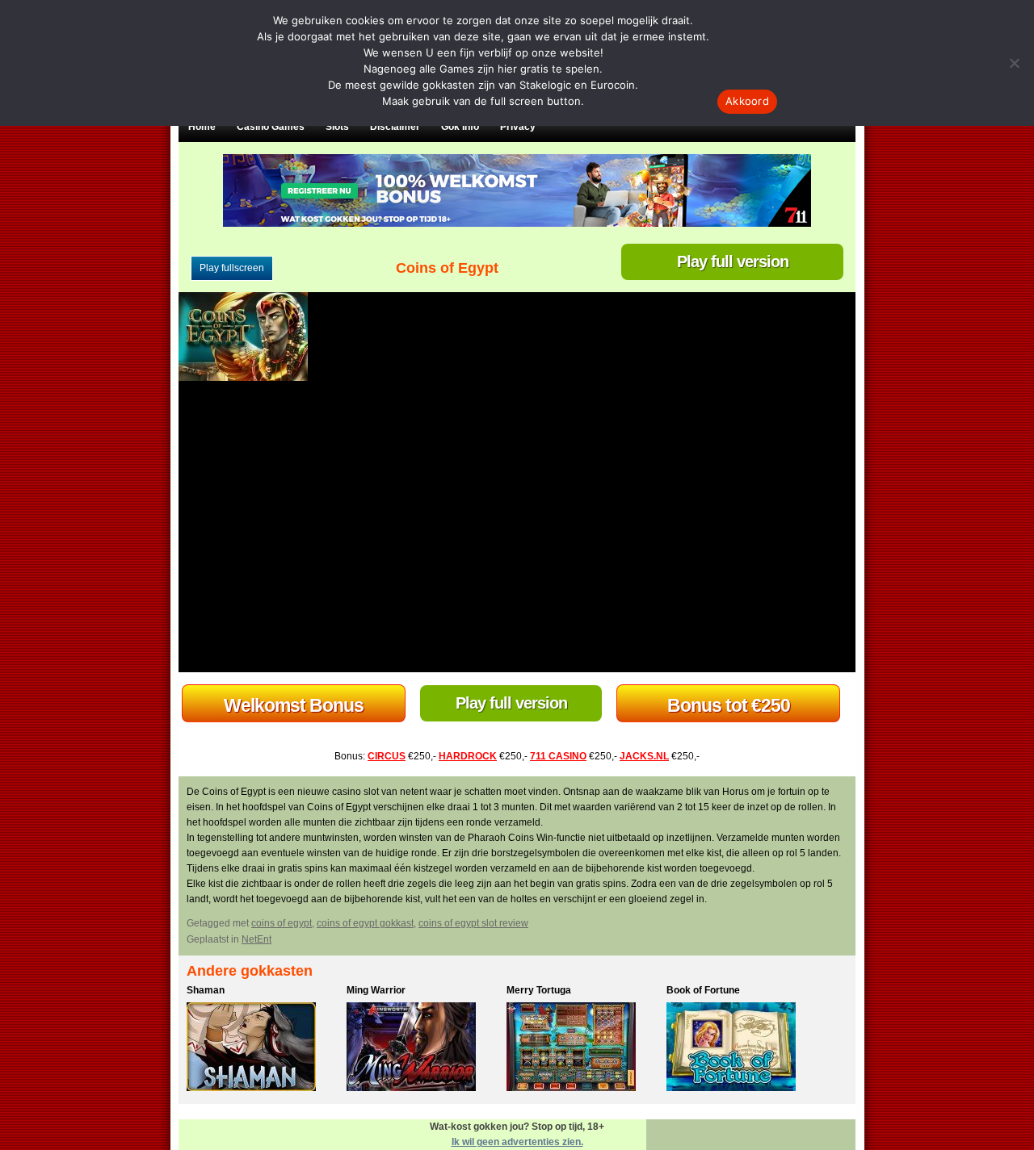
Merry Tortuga (538, 990)
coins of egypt (281, 923)
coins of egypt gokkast (365, 923)
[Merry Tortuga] (582, 1049)
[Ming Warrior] (422, 1049)
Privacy (518, 126)
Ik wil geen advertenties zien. (517, 1142)
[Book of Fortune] (742, 1049)
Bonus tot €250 (728, 705)
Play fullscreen (232, 268)
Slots (337, 126)
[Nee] (1014, 63)
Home (202, 126)
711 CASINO (558, 756)
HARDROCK (468, 756)
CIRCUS (387, 756)
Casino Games (271, 126)
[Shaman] (262, 1049)
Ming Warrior (376, 990)
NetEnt (256, 939)
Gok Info (460, 126)
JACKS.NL (644, 756)
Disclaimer (395, 126)
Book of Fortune (703, 990)
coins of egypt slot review (473, 923)
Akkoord (747, 100)
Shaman (206, 990)
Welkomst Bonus (294, 705)
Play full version (732, 261)
